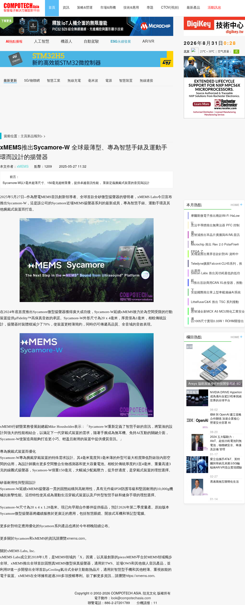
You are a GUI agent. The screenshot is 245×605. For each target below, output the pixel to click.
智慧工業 (53, 80)
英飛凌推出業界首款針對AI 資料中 (215, 253)
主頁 (24, 135)
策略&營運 (85, 7)
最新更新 (10, 80)
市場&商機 (108, 7)
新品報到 (34, 135)
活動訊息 (214, 7)
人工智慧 (41, 41)
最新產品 (193, 7)
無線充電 (74, 80)
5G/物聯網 (32, 80)
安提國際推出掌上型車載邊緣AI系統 (216, 292)
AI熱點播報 (14, 41)
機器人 (66, 41)
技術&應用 (131, 7)
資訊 (66, 7)
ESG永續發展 (121, 41)
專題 (150, 7)
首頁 (52, 7)
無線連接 (146, 80)
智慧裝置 (126, 80)
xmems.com (76, 538)
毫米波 (93, 80)
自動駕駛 (91, 41)
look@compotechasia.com (131, 597)
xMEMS (22, 166)
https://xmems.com (140, 575)
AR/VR (148, 41)
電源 (108, 80)
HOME (235, 205)
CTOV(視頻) (170, 7)
